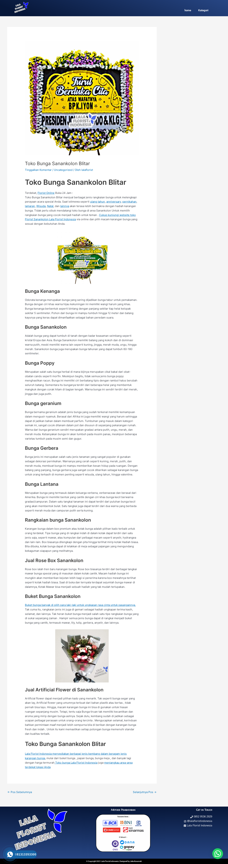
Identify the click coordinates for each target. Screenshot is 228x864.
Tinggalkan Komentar (38, 170)
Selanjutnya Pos (144, 792)
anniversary (113, 201)
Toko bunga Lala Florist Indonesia (76, 762)
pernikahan (129, 201)
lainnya (64, 206)
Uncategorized (63, 170)
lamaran (30, 206)
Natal (50, 206)
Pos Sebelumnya (19, 792)
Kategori (203, 10)
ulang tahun (97, 201)
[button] (217, 853)
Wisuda (41, 206)
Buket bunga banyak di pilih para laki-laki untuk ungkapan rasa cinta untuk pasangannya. (80, 605)
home (188, 10)
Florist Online (46, 193)
